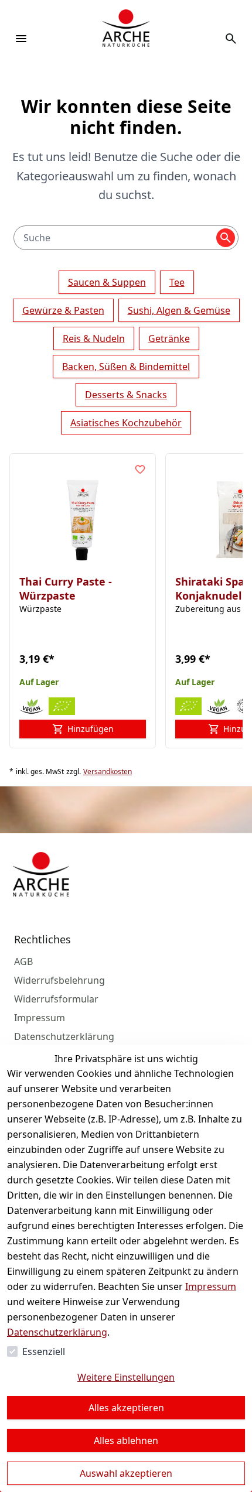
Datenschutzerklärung (57, 1332)
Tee (177, 282)
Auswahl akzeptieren (126, 1473)
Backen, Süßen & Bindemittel (126, 366)
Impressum (210, 1286)
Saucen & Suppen (107, 282)
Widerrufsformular (56, 999)
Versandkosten (107, 771)
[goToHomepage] (126, 38)
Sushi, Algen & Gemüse (179, 310)
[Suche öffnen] (231, 38)
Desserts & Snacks (126, 394)
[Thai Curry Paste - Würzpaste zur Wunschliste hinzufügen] (140, 469)
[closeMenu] (21, 38)
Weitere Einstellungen (126, 1377)
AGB (23, 961)
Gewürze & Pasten (63, 310)
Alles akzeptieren (126, 1407)
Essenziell (43, 1351)
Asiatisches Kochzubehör (126, 422)
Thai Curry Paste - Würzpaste (65, 588)
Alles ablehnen (126, 1440)
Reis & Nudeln (94, 338)
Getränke (169, 338)
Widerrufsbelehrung (59, 980)
